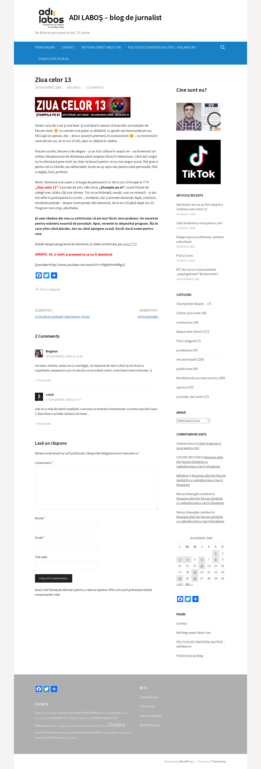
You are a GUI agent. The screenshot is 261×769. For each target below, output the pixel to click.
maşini (72, 725)
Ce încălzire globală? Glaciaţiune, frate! (62, 316)
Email (40, 538)
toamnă (39, 737)
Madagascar (42, 725)
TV (45, 737)
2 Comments (95, 87)
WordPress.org (150, 725)
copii (71, 713)
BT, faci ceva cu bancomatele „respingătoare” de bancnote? (197, 271)
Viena (57, 737)
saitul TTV (129, 244)
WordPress (186, 761)
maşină (80, 725)
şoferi (73, 737)
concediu (62, 713)
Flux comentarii (150, 716)
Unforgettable (147, 316)
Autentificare (149, 697)
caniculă (46, 713)
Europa (45, 718)
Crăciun (104, 713)
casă (54, 713)
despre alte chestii (189, 331)
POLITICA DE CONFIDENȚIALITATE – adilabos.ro (162, 47)
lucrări (114, 718)
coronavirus (184, 322)
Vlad (63, 737)
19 (194, 572)
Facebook (56, 718)
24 (179, 578)
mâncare (89, 725)
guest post (87, 718)
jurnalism (105, 718)
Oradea (116, 724)
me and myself (186, 359)
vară (50, 737)
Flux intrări (147, 706)
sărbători (105, 732)
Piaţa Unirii (53, 732)
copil (78, 713)
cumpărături (115, 713)
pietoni (64, 732)
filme (65, 718)
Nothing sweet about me (101, 47)
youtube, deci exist (189, 397)
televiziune (125, 732)
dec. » (189, 584)
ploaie (72, 732)
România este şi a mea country (197, 378)
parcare (40, 732)
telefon (115, 732)
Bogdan (52, 351)
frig (79, 718)
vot (67, 738)
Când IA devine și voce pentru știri (199, 223)
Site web (41, 557)
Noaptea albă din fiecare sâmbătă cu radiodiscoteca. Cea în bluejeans (199, 461)
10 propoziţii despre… (191, 304)
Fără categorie (186, 341)
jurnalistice (184, 350)
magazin (54, 725)
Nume (40, 518)
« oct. (179, 584)
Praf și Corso (184, 255)
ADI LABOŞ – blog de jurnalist (115, 17)
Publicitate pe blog (53, 59)
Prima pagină (45, 47)
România (89, 732)
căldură (38, 718)
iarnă (95, 718)
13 (201, 566)
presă (80, 732)
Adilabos (74, 87)
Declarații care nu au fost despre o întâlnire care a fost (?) (199, 206)
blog (38, 713)
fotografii (73, 718)
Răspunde (44, 380)
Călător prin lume (188, 313)
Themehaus (218, 761)
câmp (124, 713)
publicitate (184, 369)
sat (98, 732)
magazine (63, 725)
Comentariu (44, 463)
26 (194, 578)
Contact (68, 47)
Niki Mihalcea (101, 725)
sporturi (182, 387)
